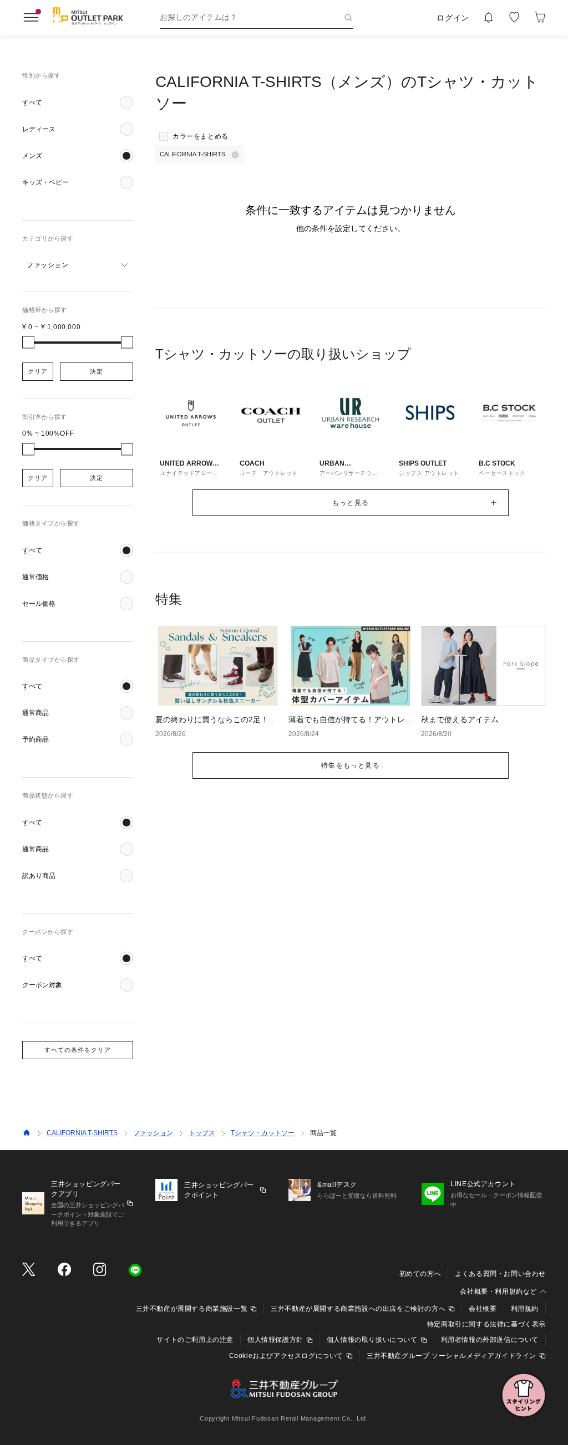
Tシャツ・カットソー (263, 1133)
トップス (202, 1133)
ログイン (453, 18)
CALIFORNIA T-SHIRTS (82, 1133)
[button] (77, 102)
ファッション (153, 1133)
